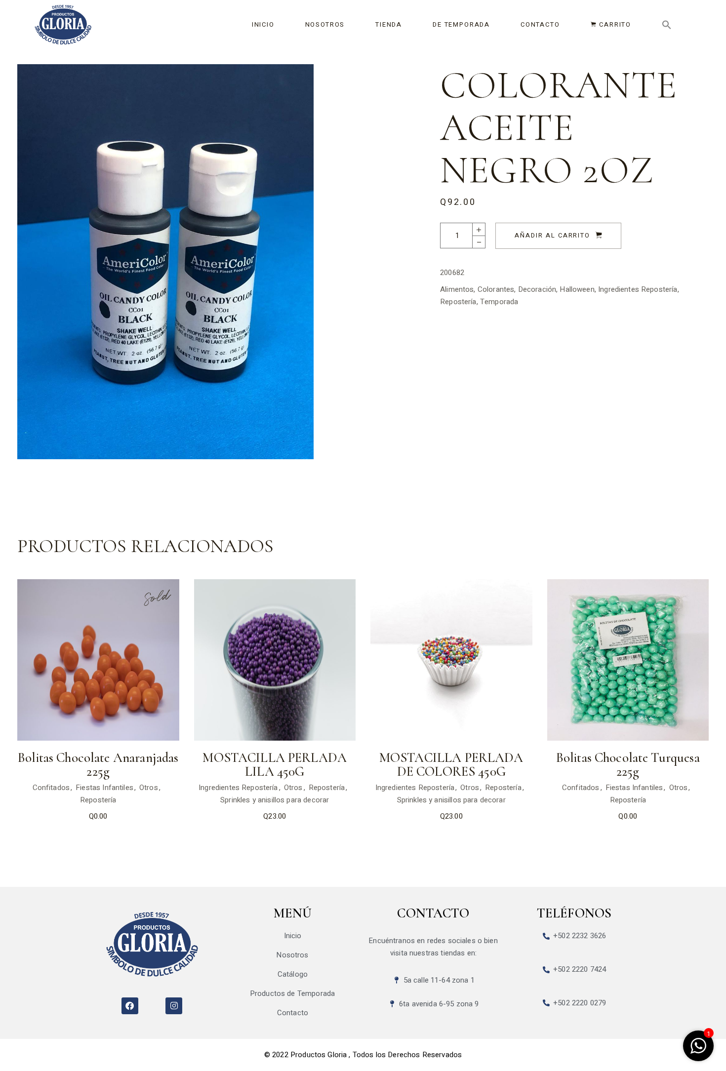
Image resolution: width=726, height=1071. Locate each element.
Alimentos (457, 289)
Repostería (458, 301)
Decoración (537, 289)
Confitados (51, 787)
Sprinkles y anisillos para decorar (274, 799)
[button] (667, 24)
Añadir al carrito (552, 235)
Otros (148, 787)
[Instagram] (173, 1005)
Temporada (499, 301)
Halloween (577, 289)
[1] (698, 1051)
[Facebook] (129, 1005)
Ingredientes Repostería (637, 289)
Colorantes (496, 289)
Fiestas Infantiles (104, 787)
